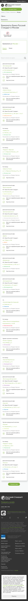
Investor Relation (19, 550)
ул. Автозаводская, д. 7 (9, 70)
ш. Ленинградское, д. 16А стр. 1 (11, 264)
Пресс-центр (18, 541)
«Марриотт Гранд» (7, 443)
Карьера (3, 564)
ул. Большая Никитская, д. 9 (10, 92)
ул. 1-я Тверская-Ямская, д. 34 (10, 151)
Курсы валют (18, 548)
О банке (3, 549)
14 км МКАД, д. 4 (7, 342)
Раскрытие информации (4, 567)
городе (16, 570)
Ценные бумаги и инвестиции (5, 546)
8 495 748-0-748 (5, 506)
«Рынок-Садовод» (7, 340)
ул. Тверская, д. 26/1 (8, 445)
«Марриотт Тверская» (8, 149)
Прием (10, 48)
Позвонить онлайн (8, 502)
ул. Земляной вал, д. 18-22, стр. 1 (11, 407)
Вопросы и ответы (20, 543)
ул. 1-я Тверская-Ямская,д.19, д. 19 (12, 171)
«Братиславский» (7, 187)
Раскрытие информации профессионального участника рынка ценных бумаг (6, 559)
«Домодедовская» (7, 281)
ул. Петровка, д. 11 (7, 361)
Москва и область (21, 1)
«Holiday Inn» (6, 130)
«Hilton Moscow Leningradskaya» (11, 321)
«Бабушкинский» (7, 109)
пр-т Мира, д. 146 (7, 240)
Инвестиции (4, 543)
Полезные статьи (19, 553)
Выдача (5, 48)
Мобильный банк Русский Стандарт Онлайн (16, 511)
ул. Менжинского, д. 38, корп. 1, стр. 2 (13, 113)
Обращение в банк (20, 546)
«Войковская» (6, 260)
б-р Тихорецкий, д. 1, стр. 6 (10, 426)
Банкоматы (4, 19)
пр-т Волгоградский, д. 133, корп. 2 (12, 383)
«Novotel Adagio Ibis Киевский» (11, 302)
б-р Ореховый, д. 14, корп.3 (10, 285)
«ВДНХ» (5, 236)
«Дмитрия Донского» (8, 211)
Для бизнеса (4, 541)
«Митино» (5, 462)
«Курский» (5, 403)
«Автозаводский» (7, 65)
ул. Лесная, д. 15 (7, 132)
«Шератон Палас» (7, 168)
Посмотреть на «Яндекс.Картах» (11, 74)
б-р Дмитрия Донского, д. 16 (10, 216)
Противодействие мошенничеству (6, 553)
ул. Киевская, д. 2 (7, 304)
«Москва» (5, 424)
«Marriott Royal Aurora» (9, 359)
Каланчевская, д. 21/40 (9, 323)
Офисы (3, 16)
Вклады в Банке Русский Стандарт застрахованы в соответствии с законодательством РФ (14, 536)
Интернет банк (13, 9)
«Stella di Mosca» (7, 90)
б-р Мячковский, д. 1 (8, 191)
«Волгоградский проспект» (10, 379)
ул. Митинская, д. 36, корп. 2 (10, 467)
